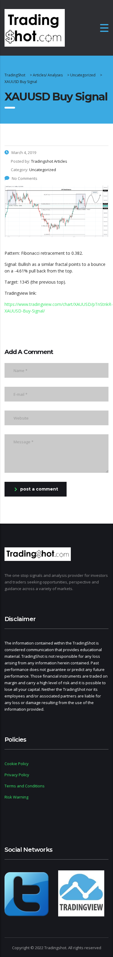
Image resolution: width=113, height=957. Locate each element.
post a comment (39, 489)
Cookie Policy (17, 763)
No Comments (24, 178)
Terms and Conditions (25, 786)
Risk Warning (16, 797)
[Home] (35, 27)
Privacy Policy (17, 774)
